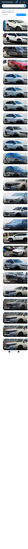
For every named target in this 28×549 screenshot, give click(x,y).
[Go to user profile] (20, 2)
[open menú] (24, 2)
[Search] (25, 6)
